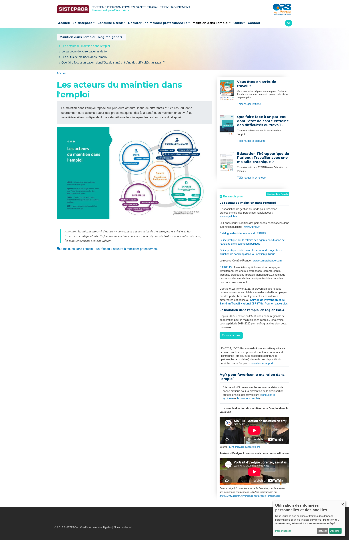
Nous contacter (123, 527)
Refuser (322, 530)
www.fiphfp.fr (252, 226)
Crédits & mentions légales (96, 527)
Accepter (335, 530)
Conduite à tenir (110, 23)
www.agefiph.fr (228, 216)
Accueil (64, 23)
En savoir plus (231, 335)
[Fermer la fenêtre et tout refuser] (342, 503)
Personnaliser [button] (283, 530)
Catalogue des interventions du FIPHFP (243, 233)
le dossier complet (248, 398)
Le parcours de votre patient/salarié (84, 51)
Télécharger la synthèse (251, 177)
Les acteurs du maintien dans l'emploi (85, 46)
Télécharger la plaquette (251, 140)
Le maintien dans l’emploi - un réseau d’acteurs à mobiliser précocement (108, 249)
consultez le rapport (261, 363)
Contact (254, 23)
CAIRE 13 (226, 267)
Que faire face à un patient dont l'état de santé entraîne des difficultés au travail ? (113, 62)
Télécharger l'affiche (249, 104)
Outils (238, 23)
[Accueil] (73, 9)
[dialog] (309, 518)
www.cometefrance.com (267, 260)
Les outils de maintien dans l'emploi (84, 57)
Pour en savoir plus (276, 303)
